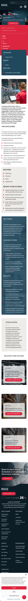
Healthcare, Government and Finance (20, 522)
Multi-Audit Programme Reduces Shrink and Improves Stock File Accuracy (14, 203)
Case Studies (10, 28)
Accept (14, 587)
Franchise (4, 561)
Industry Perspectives (19, 561)
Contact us (13, 23)
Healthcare (8, 173)
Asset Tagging (5, 529)
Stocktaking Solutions (5, 515)
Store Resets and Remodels (12, 72)
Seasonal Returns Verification (13, 194)
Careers (4, 549)
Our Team (4, 555)
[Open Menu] (21, 6)
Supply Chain (9, 181)
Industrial (8, 176)
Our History (5, 552)
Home (3, 28)
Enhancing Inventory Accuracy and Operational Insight (14, 198)
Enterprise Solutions (4, 520)
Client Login (7, 493)
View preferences (14, 595)
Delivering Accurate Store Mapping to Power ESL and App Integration (14, 209)
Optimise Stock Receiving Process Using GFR (14, 503)
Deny (14, 591)
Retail (7, 179)
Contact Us (7, 478)
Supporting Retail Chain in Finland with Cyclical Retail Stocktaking (14, 191)
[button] (26, 574)
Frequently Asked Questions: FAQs (20, 547)
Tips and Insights (20, 557)
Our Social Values (6, 558)
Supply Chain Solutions (5, 524)
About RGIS (5, 546)
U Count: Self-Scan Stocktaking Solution (14, 505)
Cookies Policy (10, 599)
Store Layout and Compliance (6, 532)
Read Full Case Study (13, 380)
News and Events (20, 554)
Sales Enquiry (5, 572)
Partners (4, 564)
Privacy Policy (17, 599)
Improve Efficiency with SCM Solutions (14, 507)
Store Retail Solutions (5, 537)
